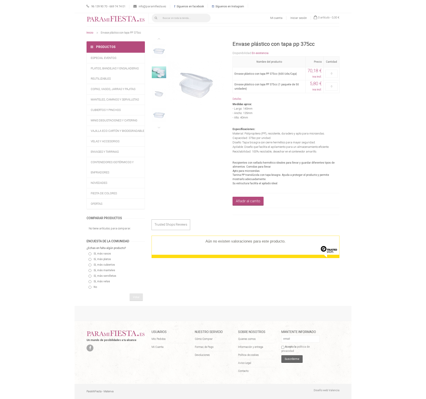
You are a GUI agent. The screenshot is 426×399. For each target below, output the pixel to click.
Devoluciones (202, 355)
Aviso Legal (244, 363)
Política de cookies (248, 355)
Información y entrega (250, 347)
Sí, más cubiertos (104, 264)
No (95, 287)
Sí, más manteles (104, 270)
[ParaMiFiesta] (116, 19)
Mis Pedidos (159, 339)
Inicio (90, 32)
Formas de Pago (204, 347)
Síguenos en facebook (190, 6)
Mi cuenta (276, 18)
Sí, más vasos (102, 253)
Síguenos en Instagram (229, 6)
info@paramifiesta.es (152, 6)
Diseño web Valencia (326, 390)
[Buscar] (156, 18)
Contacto (243, 371)
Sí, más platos (102, 259)
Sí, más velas (102, 281)
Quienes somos (247, 339)
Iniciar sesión (298, 18)
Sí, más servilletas (105, 275)
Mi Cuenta (158, 347)
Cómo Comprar (204, 339)
